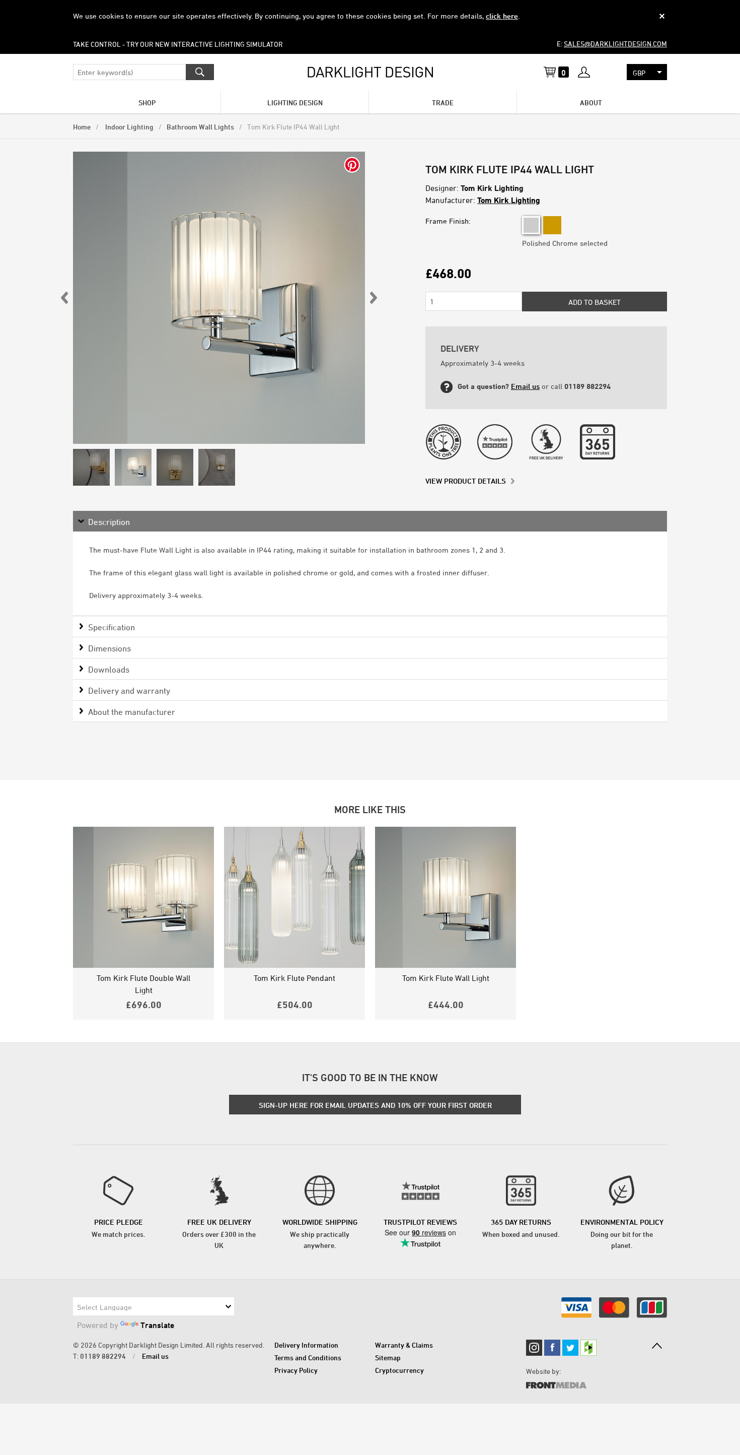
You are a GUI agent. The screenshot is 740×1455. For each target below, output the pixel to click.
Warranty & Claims (404, 1345)
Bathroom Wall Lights (200, 126)
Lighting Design (295, 102)
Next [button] (373, 298)
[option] (219, 298)
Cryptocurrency (399, 1370)
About (591, 102)
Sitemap (388, 1357)
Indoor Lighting (129, 126)
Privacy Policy (296, 1370)
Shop (147, 102)
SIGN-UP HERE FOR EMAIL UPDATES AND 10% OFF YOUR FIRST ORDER (375, 1105)
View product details (465, 481)
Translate (157, 1325)
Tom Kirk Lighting (508, 200)
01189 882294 (103, 1356)
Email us (525, 386)
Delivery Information (306, 1345)
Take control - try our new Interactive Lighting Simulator (178, 44)
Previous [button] (65, 298)
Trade (443, 102)
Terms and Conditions (307, 1357)
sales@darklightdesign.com (615, 43)
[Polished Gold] (552, 225)
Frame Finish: (448, 221)
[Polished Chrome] (531, 225)
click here (502, 16)
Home (82, 126)
